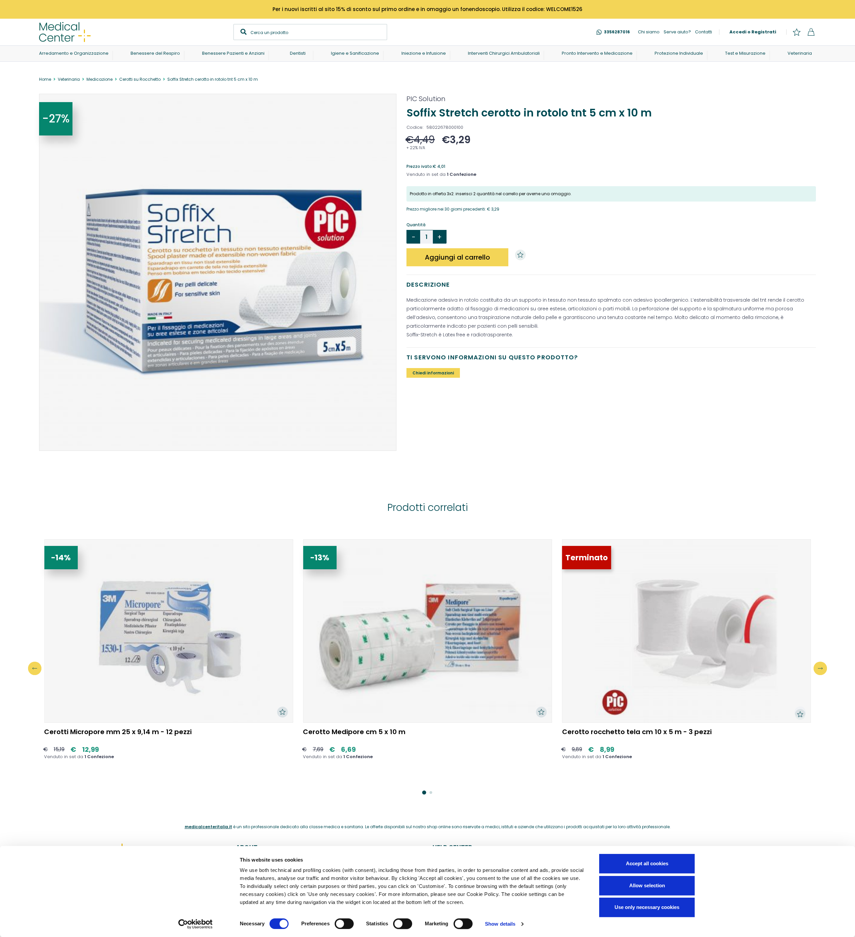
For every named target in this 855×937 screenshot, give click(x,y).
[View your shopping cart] (811, 32)
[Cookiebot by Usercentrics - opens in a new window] (195, 924)
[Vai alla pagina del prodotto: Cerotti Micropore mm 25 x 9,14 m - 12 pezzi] (168, 631)
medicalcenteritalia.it (208, 827)
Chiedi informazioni (433, 373)
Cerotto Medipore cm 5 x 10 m (354, 731)
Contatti (703, 32)
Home (45, 79)
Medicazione (100, 79)
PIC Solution (426, 98)
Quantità (415, 225)
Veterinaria (69, 79)
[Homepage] (65, 32)
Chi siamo (649, 32)
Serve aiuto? (677, 32)
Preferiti (797, 32)
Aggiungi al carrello (457, 257)
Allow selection (647, 885)
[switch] (344, 923)
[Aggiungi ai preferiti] (522, 255)
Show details (500, 924)
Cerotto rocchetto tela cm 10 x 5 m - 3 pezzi (637, 731)
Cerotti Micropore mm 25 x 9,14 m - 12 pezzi (118, 731)
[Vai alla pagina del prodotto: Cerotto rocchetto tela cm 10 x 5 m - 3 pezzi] (686, 631)
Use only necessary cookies (647, 907)
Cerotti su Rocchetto (140, 79)
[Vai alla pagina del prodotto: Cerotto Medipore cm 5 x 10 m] (427, 631)
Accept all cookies (647, 863)
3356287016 (617, 32)
